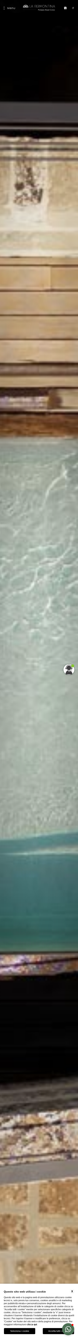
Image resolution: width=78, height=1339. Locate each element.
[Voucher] (65, 8)
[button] (68, 1329)
